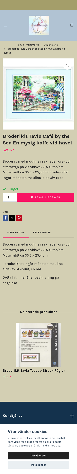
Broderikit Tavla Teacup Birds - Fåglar (34, 370)
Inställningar (38, 464)
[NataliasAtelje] (39, 25)
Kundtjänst (12, 416)
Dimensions (51, 44)
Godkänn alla (38, 455)
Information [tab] (16, 232)
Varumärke (32, 44)
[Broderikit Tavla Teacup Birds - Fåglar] (38, 345)
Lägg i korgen (48, 197)
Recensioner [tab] (42, 232)
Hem (19, 44)
